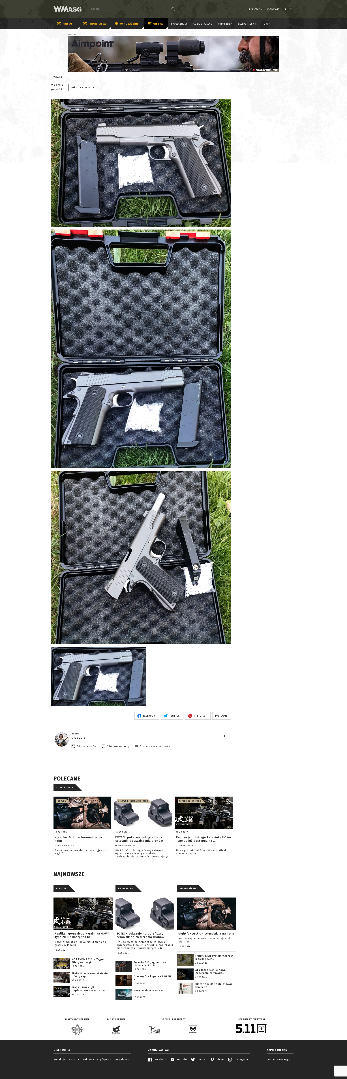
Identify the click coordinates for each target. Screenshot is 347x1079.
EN (291, 9)
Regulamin (122, 1059)
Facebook (160, 1059)
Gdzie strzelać (202, 24)
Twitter (202, 1059)
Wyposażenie (129, 23)
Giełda (158, 23)
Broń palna (97, 23)
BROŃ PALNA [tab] (125, 888)
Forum (267, 24)
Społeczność (179, 24)
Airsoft (68, 23)
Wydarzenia (225, 24)
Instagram (241, 1059)
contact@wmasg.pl (279, 1059)
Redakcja (59, 1059)
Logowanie (273, 9)
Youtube (182, 1059)
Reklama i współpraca (97, 1059)
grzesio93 (56, 89)
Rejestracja (255, 9)
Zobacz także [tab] (64, 787)
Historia (74, 1059)
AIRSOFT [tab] (61, 888)
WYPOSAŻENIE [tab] (188, 888)
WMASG (57, 77)
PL (286, 9)
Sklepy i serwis (247, 24)
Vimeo (220, 1059)
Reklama (72, 34)
